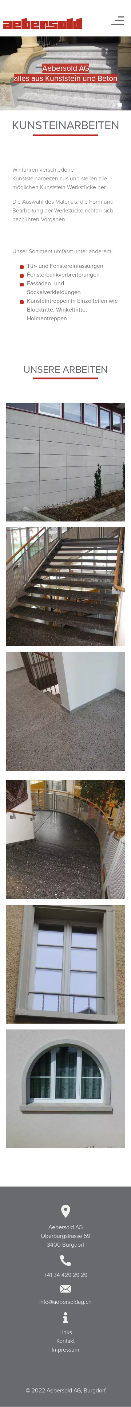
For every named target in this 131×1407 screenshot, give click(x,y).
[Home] (42, 23)
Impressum (65, 1349)
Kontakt (65, 1341)
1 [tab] (120, 105)
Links (65, 1332)
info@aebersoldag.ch (65, 1302)
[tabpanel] (65, 73)
